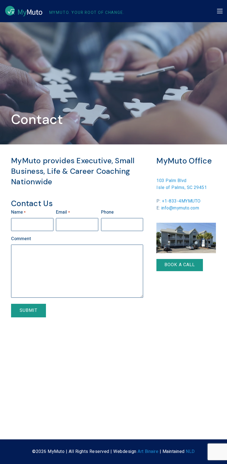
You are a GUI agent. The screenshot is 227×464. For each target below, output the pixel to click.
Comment (21, 238)
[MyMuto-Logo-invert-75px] (23, 11)
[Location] (186, 238)
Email (62, 212)
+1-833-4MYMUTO (181, 201)
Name (18, 212)
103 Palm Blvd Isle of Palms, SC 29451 (181, 184)
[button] (219, 11)
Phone (107, 212)
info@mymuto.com (180, 208)
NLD (190, 451)
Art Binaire (148, 451)
